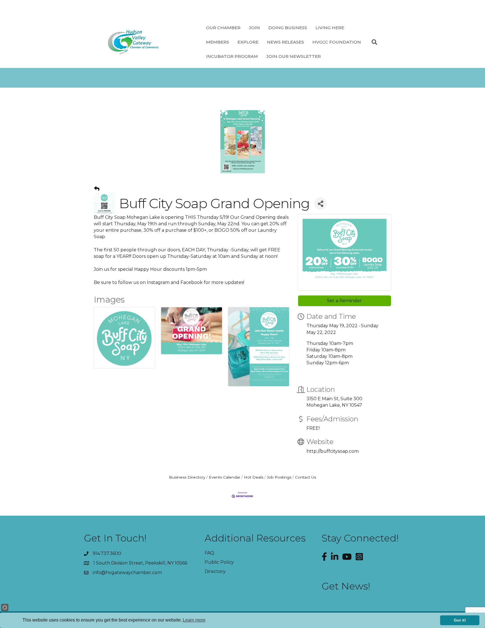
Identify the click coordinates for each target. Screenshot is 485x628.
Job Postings (279, 477)
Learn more (194, 620)
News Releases (285, 42)
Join (254, 27)
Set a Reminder (344, 300)
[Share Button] (320, 203)
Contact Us (305, 477)
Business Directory (187, 477)
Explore (247, 42)
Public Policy (219, 562)
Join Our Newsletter (293, 56)
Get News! (346, 586)
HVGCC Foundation (336, 42)
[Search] (372, 42)
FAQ (209, 553)
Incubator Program (232, 56)
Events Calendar (224, 477)
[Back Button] (96, 189)
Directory (215, 571)
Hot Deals (253, 477)
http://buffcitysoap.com (332, 451)
